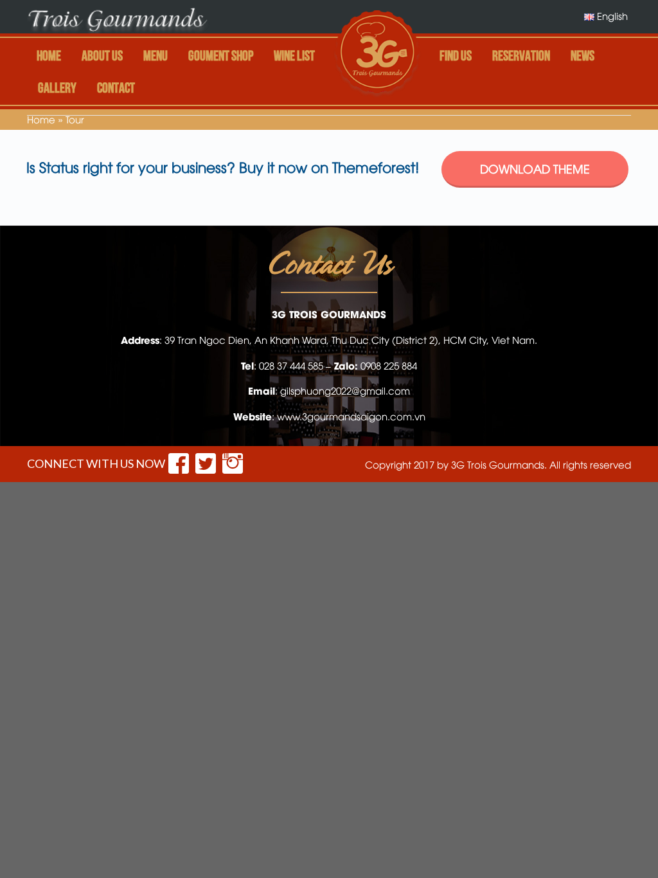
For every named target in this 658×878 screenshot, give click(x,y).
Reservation (521, 54)
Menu (155, 54)
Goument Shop (220, 54)
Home (49, 54)
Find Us (456, 54)
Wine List (294, 54)
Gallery (57, 86)
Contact (116, 86)
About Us (102, 54)
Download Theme (535, 168)
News (582, 54)
